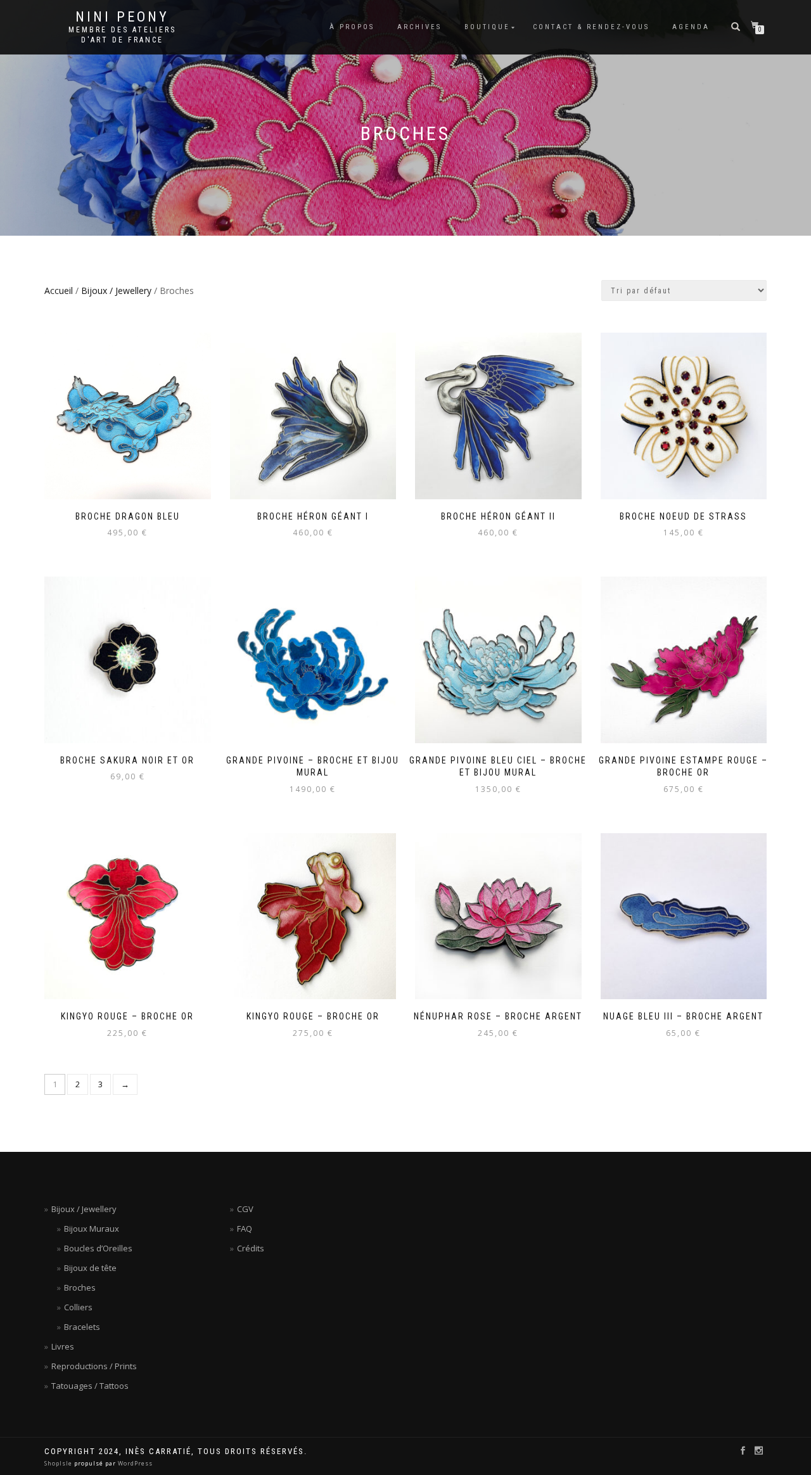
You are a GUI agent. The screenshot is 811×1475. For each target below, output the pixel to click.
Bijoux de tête (90, 1268)
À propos (351, 27)
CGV (245, 1209)
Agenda (691, 27)
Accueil (58, 290)
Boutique (487, 27)
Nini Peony (122, 17)
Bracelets (82, 1326)
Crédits (250, 1248)
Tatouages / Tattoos (90, 1385)
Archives (419, 27)
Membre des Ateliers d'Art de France (122, 34)
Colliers (78, 1307)
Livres (62, 1346)
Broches (80, 1287)
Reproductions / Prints (94, 1366)
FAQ (244, 1228)
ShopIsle (59, 1463)
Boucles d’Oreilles (98, 1248)
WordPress (134, 1463)
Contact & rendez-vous (591, 27)
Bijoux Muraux (91, 1228)
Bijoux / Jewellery (116, 290)
